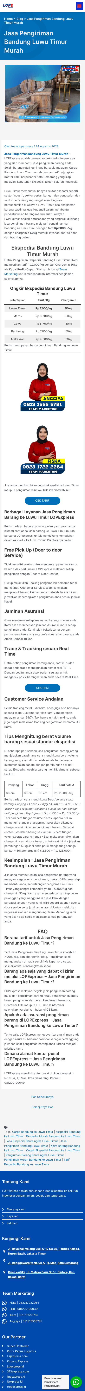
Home (8, 19)
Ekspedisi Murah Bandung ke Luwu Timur (53, 1136)
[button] (79, 6)
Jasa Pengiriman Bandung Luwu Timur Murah (36, 153)
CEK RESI (42, 687)
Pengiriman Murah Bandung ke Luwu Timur (32, 1159)
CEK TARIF (42, 500)
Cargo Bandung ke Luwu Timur (32, 1131)
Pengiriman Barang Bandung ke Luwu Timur (35, 1155)
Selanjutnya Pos (42, 1107)
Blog (20, 19)
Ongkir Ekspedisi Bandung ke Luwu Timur (53, 1150)
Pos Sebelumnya (42, 1097)
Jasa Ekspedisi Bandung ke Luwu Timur (32, 1141)
